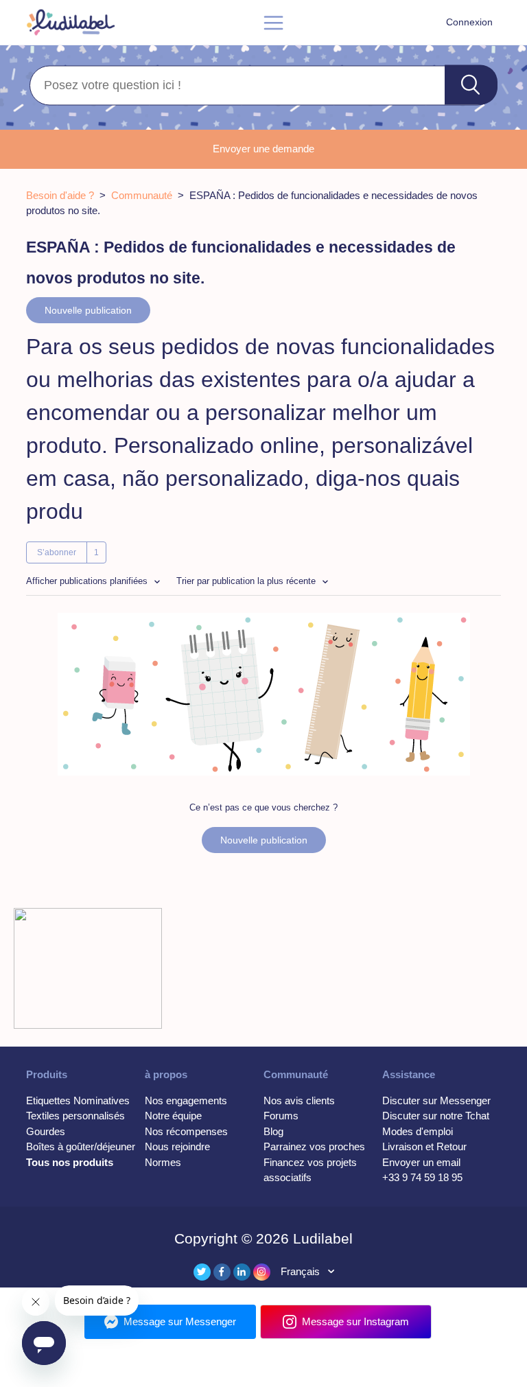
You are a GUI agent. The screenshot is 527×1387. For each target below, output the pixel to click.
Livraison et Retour (424, 1146)
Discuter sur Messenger (436, 1100)
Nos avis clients (299, 1100)
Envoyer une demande (263, 148)
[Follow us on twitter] (202, 1272)
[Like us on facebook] (222, 1272)
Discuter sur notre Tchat (435, 1115)
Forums (281, 1115)
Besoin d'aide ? (60, 195)
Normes (163, 1162)
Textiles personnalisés (75, 1115)
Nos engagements (186, 1100)
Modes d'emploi (417, 1131)
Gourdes (45, 1131)
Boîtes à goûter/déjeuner (80, 1146)
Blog (273, 1131)
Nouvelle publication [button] (88, 310)
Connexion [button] (469, 21)
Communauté (141, 195)
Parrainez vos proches (314, 1146)
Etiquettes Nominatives (78, 1100)
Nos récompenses (186, 1131)
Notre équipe (173, 1115)
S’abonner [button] (56, 552)
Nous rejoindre (177, 1146)
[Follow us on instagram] (261, 1272)
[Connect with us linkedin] (241, 1272)
